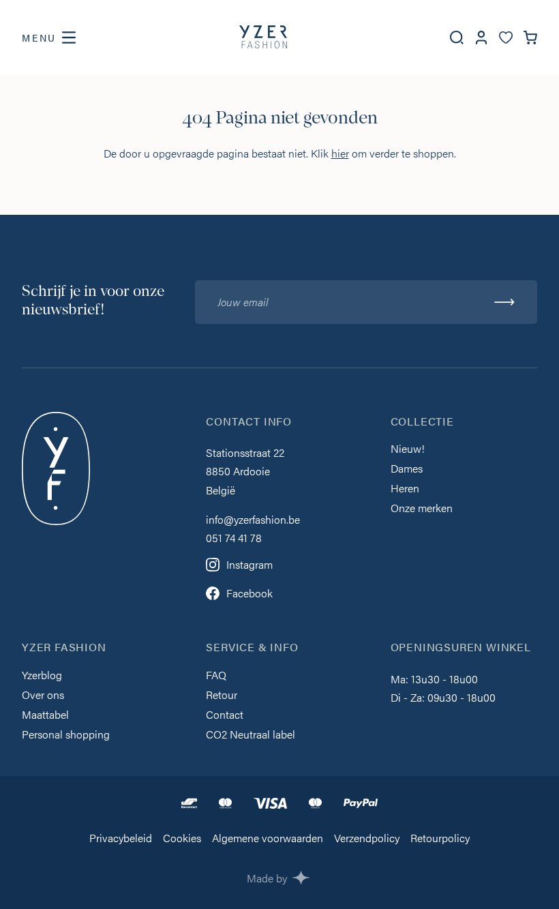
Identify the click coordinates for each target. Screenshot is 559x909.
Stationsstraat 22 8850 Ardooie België (245, 471)
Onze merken (422, 509)
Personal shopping (66, 735)
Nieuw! (408, 449)
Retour (221, 695)
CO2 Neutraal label (250, 735)
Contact (224, 715)
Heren (405, 489)
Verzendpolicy (366, 839)
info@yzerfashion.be (253, 519)
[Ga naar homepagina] (263, 37)
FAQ (216, 676)
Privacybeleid (120, 839)
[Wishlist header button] (506, 37)
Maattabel (45, 715)
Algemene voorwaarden (267, 839)
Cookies (182, 839)
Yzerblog (42, 676)
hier (340, 153)
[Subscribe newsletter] (504, 302)
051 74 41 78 (234, 538)
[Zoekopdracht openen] (457, 37)
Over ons (43, 695)
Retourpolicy (440, 839)
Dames (407, 469)
